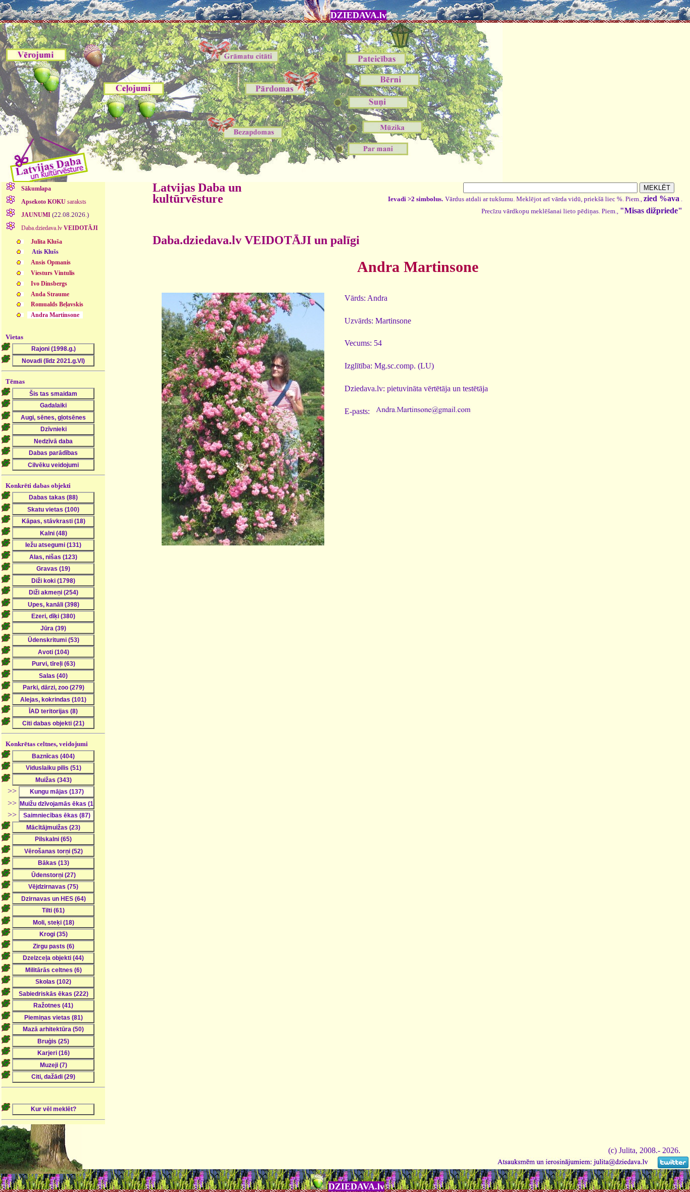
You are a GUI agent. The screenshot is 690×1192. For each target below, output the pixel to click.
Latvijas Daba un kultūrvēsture (197, 193)
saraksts (53, 201)
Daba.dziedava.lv (59, 228)
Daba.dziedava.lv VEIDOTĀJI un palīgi (256, 240)
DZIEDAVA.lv (358, 15)
